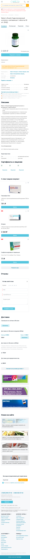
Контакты (18, 528)
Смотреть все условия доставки (9, 92)
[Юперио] (15, 217)
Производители (4, 549)
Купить (15, 207)
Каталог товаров (4, 545)
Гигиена (2, 539)
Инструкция (12, 26)
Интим (2, 544)
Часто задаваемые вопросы (22, 535)
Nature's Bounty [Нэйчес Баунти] (17, 73)
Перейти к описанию (6, 80)
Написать (7, 502)
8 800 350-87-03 (18, 493)
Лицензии (20, 26)
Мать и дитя (3, 542)
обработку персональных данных (17, 482)
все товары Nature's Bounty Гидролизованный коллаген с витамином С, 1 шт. (13, 67)
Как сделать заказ (20, 537)
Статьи (2, 524)
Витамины (12, 77)
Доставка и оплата (5, 516)
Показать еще (15, 267)
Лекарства (3, 535)
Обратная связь (19, 539)
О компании (18, 516)
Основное (4, 26)
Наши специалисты (20, 517)
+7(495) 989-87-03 (6, 493)
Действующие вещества (6, 547)
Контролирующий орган (21, 530)
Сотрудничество (19, 519)
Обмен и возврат (4, 517)
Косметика (3, 540)
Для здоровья (4, 537)
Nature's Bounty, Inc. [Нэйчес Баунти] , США (19, 71)
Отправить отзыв (8, 308)
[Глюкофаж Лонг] (15, 188)
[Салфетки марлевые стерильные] (15, 245)
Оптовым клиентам (5, 522)
